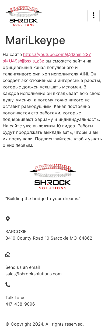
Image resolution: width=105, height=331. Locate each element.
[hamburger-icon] (94, 16)
